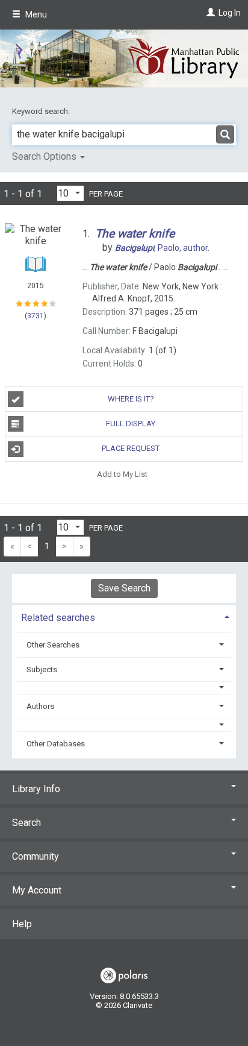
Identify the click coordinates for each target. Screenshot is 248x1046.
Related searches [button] (58, 617)
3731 (35, 316)
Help (22, 924)
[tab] (124, 616)
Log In (230, 12)
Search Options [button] (45, 156)
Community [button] (35, 856)
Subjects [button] (41, 669)
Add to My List (122, 474)
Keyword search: (42, 111)
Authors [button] (40, 706)
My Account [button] (36, 890)
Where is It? (131, 398)
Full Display (130, 423)
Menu (35, 14)
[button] (124, 687)
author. (162, 248)
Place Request (131, 448)
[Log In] (209, 12)
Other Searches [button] (52, 644)
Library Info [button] (36, 789)
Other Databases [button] (55, 743)
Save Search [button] (124, 588)
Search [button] (26, 822)
